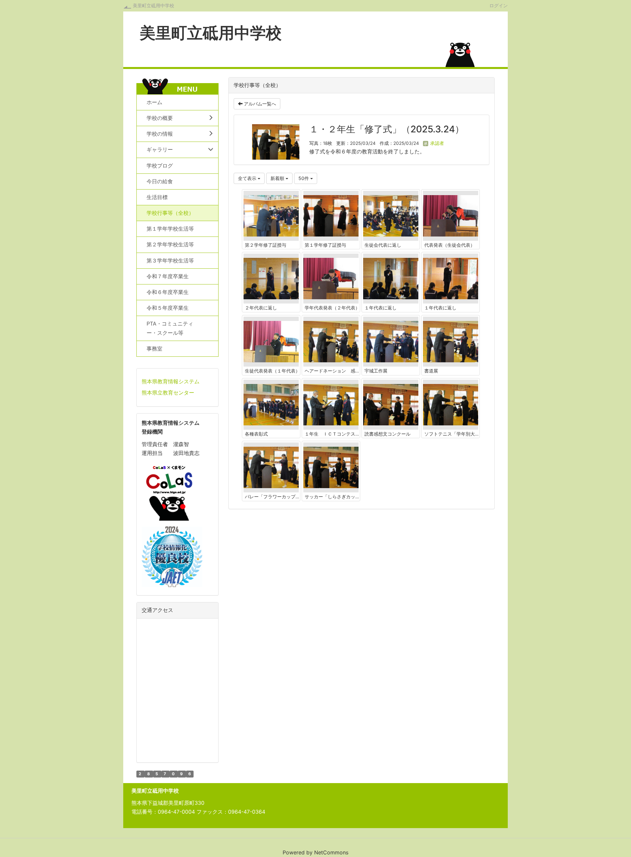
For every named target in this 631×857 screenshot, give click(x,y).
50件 (304, 178)
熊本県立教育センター (168, 392)
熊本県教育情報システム (170, 381)
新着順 (278, 178)
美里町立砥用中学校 (153, 5)
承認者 (436, 143)
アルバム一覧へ (259, 103)
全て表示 (248, 178)
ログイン (498, 5)
